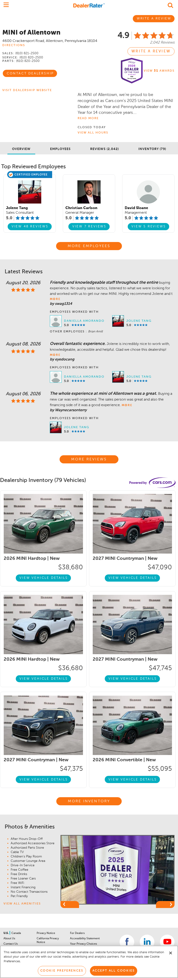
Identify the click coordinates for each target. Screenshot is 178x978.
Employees (60, 149)
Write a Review (151, 51)
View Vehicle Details (43, 578)
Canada (16, 933)
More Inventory (89, 801)
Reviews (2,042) (104, 149)
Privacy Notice (46, 933)
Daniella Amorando (84, 320)
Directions (13, 45)
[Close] (170, 953)
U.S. (6, 933)
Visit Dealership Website (27, 90)
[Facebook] (127, 942)
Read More (88, 118)
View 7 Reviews (89, 226)
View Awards (159, 70)
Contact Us (10, 944)
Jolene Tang (139, 320)
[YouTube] (167, 942)
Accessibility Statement (85, 938)
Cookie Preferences (61, 970)
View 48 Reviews (30, 226)
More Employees (89, 246)
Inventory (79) (152, 149)
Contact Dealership (30, 73)
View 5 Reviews (148, 226)
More (55, 299)
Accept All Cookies (113, 970)
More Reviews (89, 459)
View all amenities (22, 903)
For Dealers (77, 933)
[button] (69, 904)
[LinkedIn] (147, 942)
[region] (89, 962)
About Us (9, 938)
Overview (21, 149)
